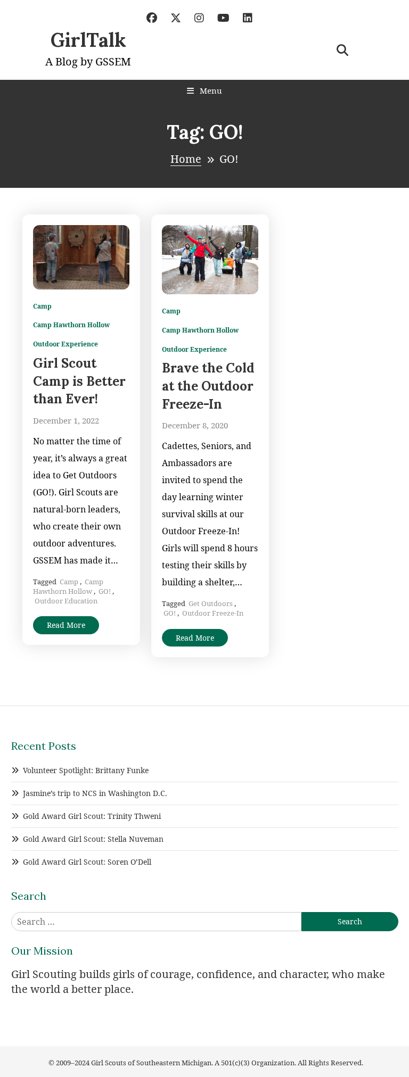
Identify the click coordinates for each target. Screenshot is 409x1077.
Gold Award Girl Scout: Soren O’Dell (87, 862)
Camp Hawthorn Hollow (71, 325)
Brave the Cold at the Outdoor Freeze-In (208, 386)
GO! (105, 591)
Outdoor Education (66, 601)
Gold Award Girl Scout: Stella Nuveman (93, 839)
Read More (66, 625)
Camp (42, 306)
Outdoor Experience (65, 344)
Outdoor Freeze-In (212, 613)
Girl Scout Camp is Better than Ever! (79, 381)
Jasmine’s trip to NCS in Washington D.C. (95, 793)
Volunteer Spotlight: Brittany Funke (86, 770)
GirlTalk (88, 40)
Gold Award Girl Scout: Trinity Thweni (92, 816)
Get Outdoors (211, 603)
